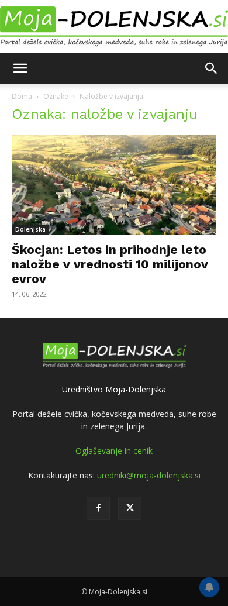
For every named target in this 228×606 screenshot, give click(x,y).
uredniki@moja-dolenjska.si (149, 475)
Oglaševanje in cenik (114, 450)
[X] (129, 508)
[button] (20, 68)
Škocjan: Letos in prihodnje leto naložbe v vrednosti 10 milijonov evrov (110, 264)
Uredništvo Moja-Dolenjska (114, 389)
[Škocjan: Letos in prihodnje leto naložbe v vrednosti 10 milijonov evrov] (114, 185)
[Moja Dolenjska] (114, 26)
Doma (22, 96)
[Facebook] (98, 508)
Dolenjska (30, 229)
